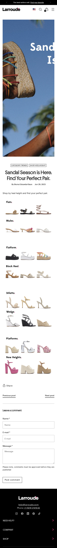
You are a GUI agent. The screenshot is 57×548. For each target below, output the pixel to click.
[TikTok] (40, 514)
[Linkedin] (28, 514)
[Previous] (7, 2)
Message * (8, 446)
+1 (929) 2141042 (32, 508)
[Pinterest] (34, 514)
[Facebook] (23, 514)
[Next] (50, 2)
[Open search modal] (40, 9)
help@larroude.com (28, 505)
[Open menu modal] (53, 9)
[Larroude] (11, 9)
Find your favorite (37, 2)
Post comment (12, 479)
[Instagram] (17, 514)
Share (9, 385)
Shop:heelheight (38, 165)
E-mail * (6, 432)
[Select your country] (34, 9)
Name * (6, 418)
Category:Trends (19, 165)
